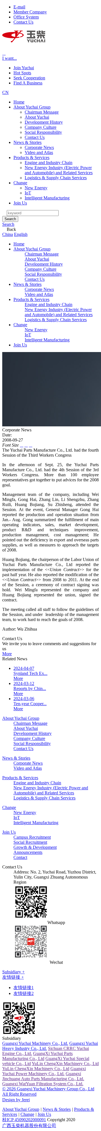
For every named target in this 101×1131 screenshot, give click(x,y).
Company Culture (40, 127)
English (20, 234)
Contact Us (35, 137)
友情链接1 (23, 987)
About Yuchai (37, 117)
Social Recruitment (30, 842)
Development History (44, 122)
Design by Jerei (16, 1099)
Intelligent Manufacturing (47, 198)
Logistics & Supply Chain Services (56, 177)
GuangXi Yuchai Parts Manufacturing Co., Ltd (37, 1056)
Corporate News (39, 147)
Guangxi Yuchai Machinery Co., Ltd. (35, 1043)
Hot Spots (22, 72)
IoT (28, 192)
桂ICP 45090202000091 (24, 1119)
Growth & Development (35, 847)
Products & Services (31, 157)
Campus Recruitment (32, 837)
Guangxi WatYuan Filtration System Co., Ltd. (42, 1083)
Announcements (27, 852)
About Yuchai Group (31, 107)
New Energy (36, 187)
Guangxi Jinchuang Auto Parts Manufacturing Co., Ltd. (43, 1076)
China (7, 234)
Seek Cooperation (29, 77)
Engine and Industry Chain (48, 162)
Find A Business (27, 83)
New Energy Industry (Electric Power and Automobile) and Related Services (59, 170)
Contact (20, 857)
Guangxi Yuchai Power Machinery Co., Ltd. (44, 1071)
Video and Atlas (39, 152)
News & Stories (27, 142)
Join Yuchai (23, 67)
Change (20, 182)
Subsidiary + (13, 971)
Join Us (20, 203)
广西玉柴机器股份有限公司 (29, 1125)
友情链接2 (23, 993)
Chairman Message (42, 112)
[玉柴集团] (23, 39)
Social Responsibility (43, 132)
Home (18, 102)
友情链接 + (13, 977)
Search (10, 219)
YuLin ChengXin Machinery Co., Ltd (65, 1063)
